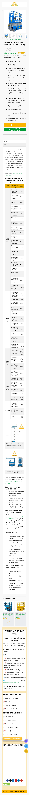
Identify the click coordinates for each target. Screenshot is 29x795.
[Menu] (4, 4)
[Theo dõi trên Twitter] (13, 780)
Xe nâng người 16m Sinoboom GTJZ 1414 (8, 616)
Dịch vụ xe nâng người (11, 727)
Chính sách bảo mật (10, 705)
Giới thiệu (7, 702)
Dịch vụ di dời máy (10, 724)
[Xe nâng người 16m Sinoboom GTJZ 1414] (8, 606)
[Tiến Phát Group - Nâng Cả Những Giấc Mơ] (14, 4)
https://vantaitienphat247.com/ (11, 682)
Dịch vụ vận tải (9, 716)
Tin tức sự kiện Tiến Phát (12, 709)
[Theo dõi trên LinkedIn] (18, 780)
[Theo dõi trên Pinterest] (16, 780)
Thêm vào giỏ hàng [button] (8, 622)
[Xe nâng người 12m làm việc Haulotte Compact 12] (20, 606)
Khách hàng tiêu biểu (11, 734)
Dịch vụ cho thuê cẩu (10, 720)
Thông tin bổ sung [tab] (8, 144)
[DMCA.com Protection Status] (6, 784)
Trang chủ (6, 39)
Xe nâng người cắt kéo (15, 39)
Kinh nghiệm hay (9, 731)
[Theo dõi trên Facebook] (7, 780)
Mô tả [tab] (5, 141)
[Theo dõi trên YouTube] (21, 780)
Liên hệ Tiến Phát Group (11, 698)
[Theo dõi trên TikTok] (10, 780)
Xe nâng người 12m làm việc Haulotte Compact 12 (20, 616)
